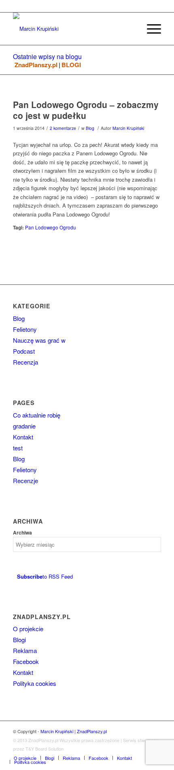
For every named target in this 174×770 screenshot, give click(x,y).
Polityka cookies (34, 683)
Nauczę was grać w (39, 340)
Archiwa (22, 532)
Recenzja (25, 362)
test (18, 447)
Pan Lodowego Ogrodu (50, 227)
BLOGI (71, 65)
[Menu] (150, 29)
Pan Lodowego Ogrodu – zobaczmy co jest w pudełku (86, 109)
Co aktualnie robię (36, 415)
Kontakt (23, 437)
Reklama (25, 650)
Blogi (19, 639)
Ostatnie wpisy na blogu (47, 56)
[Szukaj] (131, 29)
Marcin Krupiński (128, 128)
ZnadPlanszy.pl (36, 65)
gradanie (24, 426)
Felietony (25, 329)
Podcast (24, 351)
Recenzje (25, 480)
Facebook (26, 661)
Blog (90, 128)
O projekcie (28, 628)
